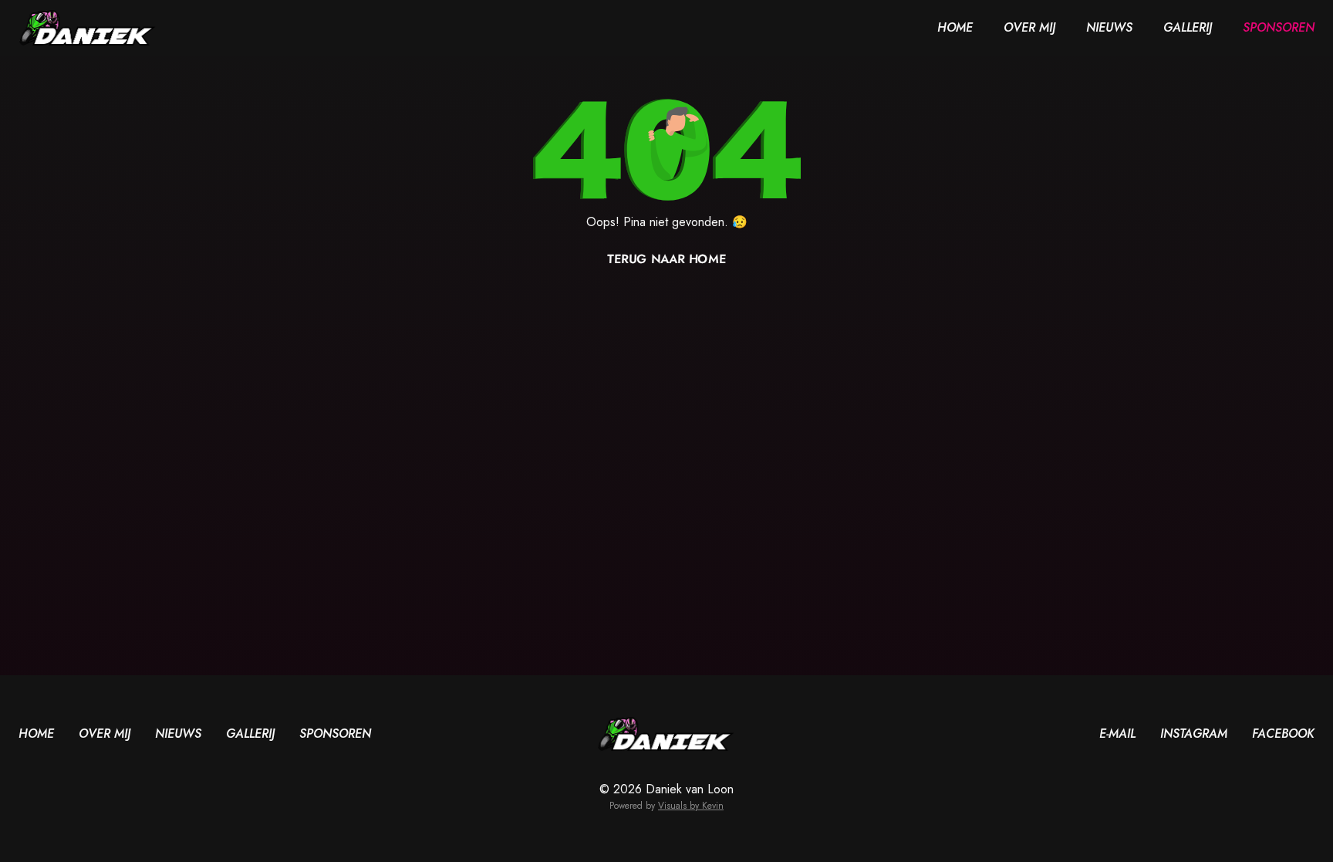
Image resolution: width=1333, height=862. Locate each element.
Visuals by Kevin (691, 806)
